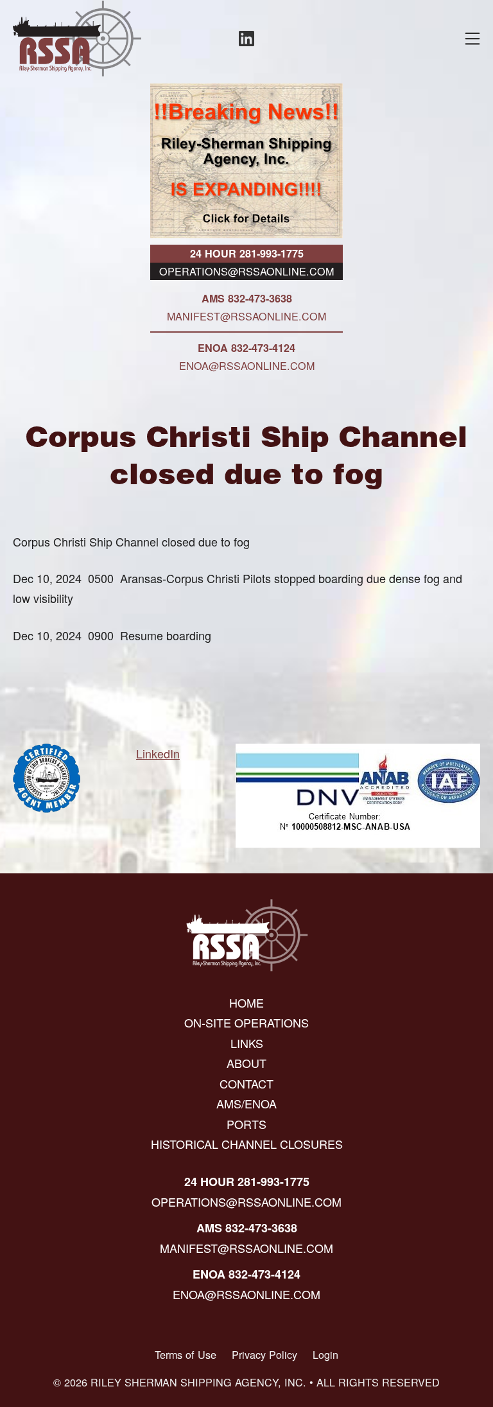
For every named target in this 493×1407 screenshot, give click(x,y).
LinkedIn (158, 753)
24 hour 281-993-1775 (247, 253)
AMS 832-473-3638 (247, 298)
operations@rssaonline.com (246, 271)
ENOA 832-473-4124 (246, 347)
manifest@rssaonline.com (246, 316)
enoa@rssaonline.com (247, 365)
